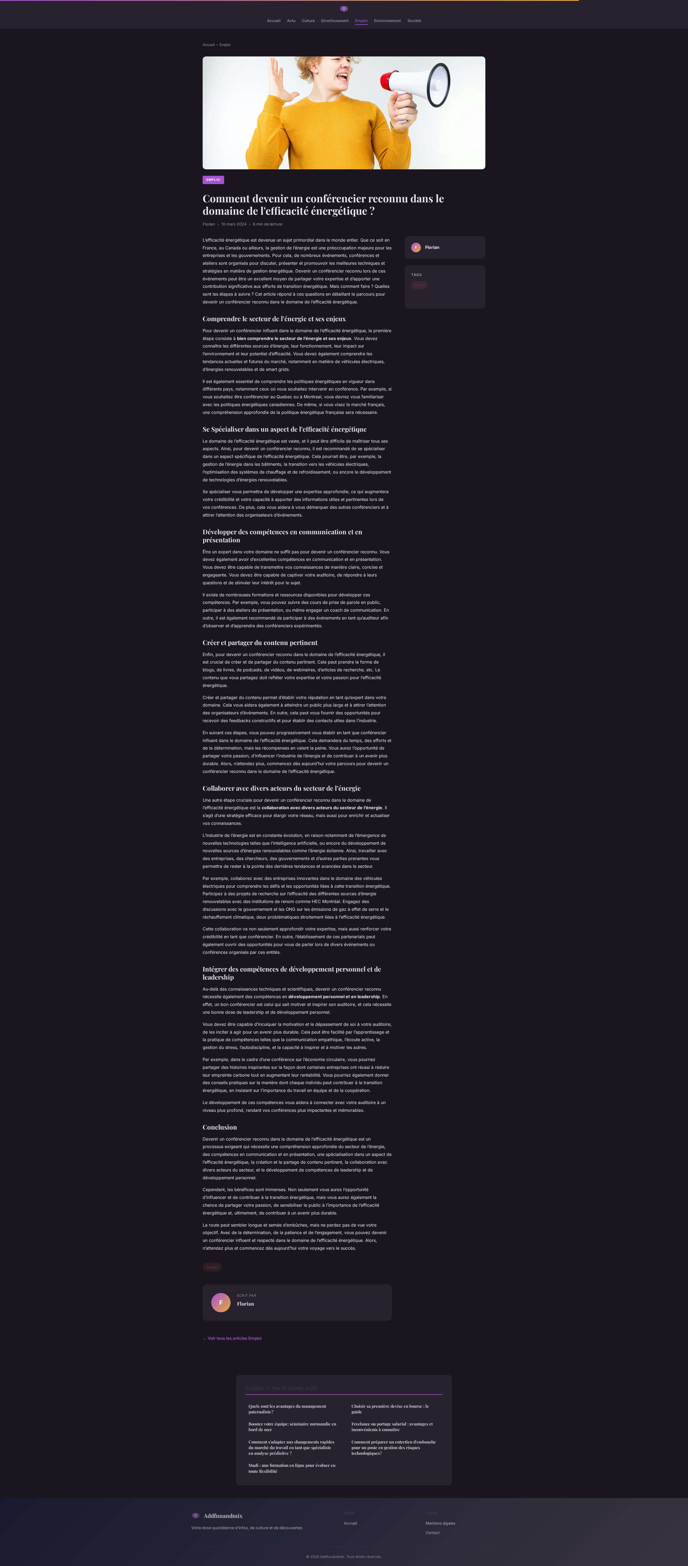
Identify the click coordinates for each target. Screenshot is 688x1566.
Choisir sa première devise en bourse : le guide (390, 1408)
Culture (308, 20)
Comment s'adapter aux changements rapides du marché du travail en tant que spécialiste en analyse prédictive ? (291, 1447)
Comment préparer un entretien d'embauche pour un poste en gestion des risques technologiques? (394, 1447)
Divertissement (335, 20)
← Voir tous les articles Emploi (232, 1338)
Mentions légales (440, 1523)
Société (414, 20)
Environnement (387, 20)
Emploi (361, 20)
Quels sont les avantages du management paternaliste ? (287, 1408)
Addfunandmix (223, 1515)
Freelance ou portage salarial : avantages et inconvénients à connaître (392, 1426)
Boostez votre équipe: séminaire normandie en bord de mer (292, 1426)
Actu (291, 20)
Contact (433, 1532)
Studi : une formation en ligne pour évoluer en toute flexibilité (292, 1468)
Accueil (274, 20)
